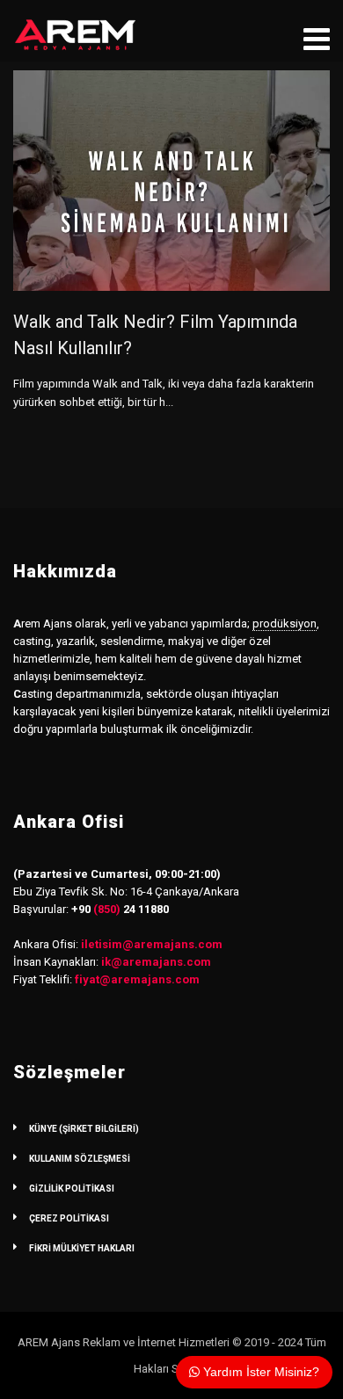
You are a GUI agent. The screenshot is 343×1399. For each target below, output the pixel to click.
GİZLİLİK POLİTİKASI (71, 1188)
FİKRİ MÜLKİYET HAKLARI (82, 1248)
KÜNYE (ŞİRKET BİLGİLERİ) (84, 1129)
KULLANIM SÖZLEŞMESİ (79, 1158)
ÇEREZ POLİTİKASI (69, 1218)
